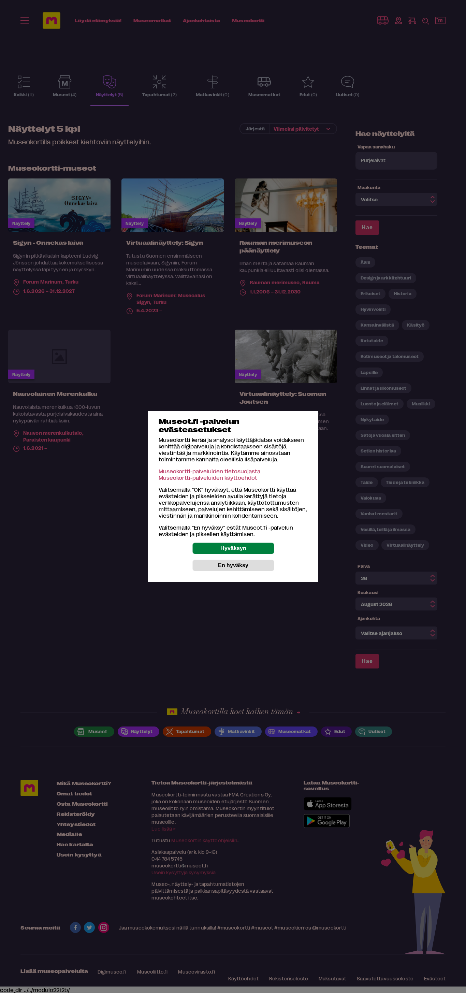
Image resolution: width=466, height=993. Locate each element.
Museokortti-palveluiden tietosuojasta (209, 471)
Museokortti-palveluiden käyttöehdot (208, 477)
